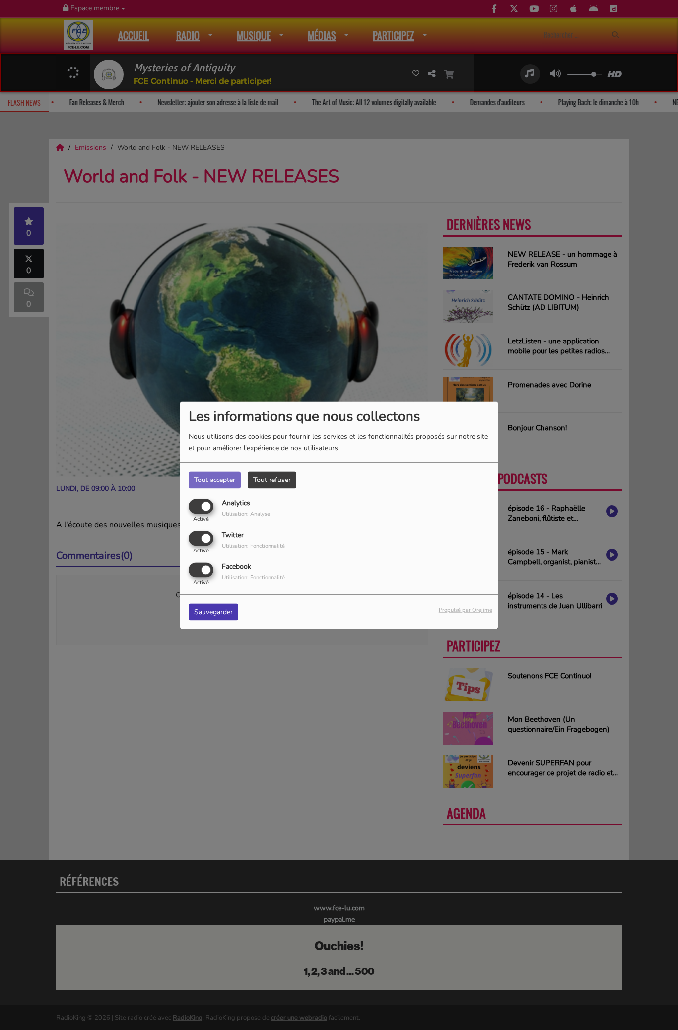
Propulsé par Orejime (465, 610)
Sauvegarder (213, 612)
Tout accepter (214, 479)
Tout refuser (272, 479)
